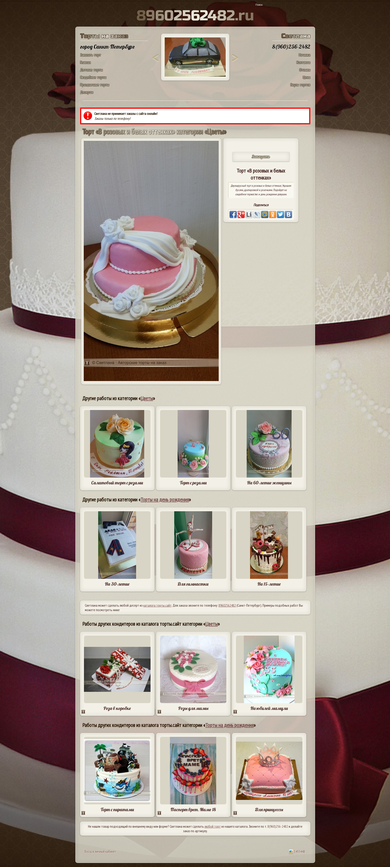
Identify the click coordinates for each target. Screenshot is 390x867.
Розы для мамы (193, 708)
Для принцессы (269, 809)
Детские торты (91, 69)
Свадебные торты (93, 77)
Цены (306, 77)
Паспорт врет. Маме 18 (193, 809)
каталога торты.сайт (157, 605)
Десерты (86, 92)
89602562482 (227, 605)
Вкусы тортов (300, 84)
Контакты (303, 62)
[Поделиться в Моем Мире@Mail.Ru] (264, 214)
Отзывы (304, 69)
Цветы (147, 398)
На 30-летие (117, 584)
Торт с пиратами (117, 809)
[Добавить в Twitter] (280, 214)
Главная (85, 62)
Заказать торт (90, 54)
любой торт (212, 826)
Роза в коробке (117, 708)
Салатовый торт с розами (117, 482)
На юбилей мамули (269, 708)
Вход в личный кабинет (100, 851)
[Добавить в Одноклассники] (272, 214)
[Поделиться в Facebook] (233, 214)
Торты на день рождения (165, 499)
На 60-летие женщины (269, 482)
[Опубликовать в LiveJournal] (256, 214)
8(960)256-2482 (277, 826)
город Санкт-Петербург (107, 46)
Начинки (304, 54)
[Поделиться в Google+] (241, 214)
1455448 (299, 851)
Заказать (261, 156)
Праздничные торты (94, 84)
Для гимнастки (193, 584)
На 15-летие (269, 584)
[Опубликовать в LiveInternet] (249, 214)
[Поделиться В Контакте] (288, 214)
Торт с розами (193, 482)
